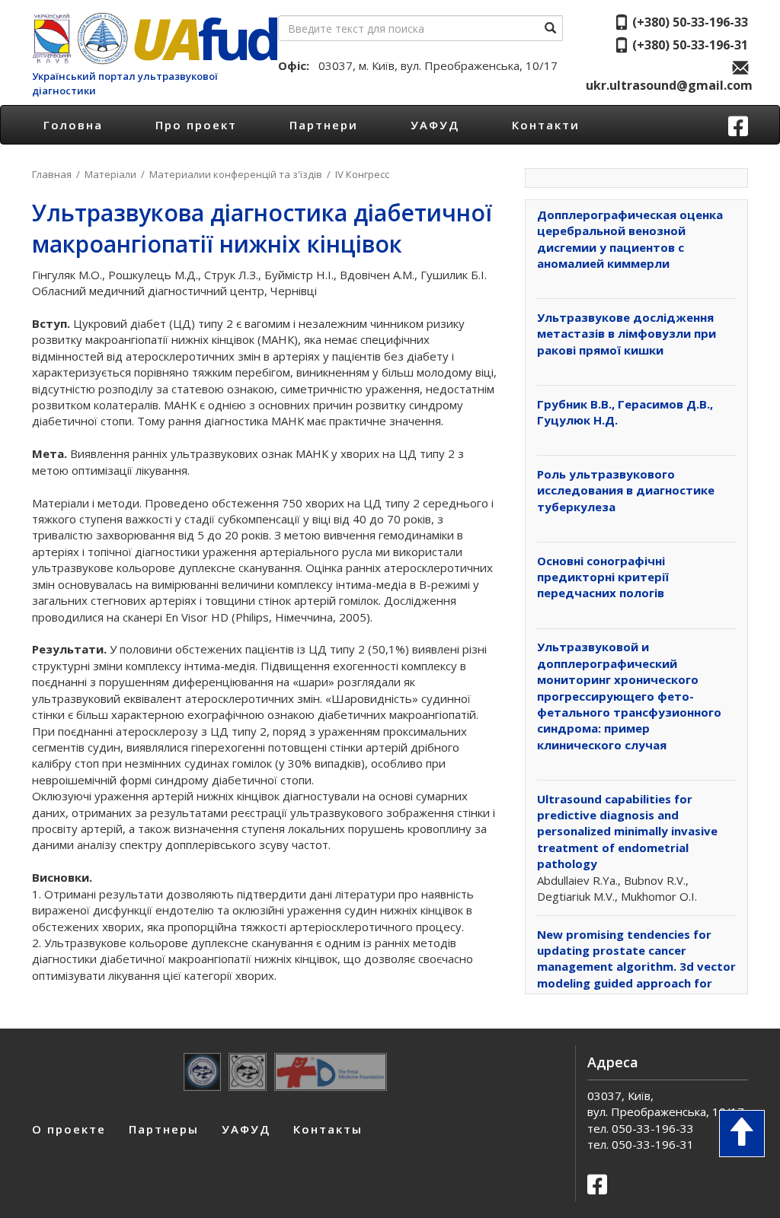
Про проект (196, 124)
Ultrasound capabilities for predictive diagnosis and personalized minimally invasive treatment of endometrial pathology (627, 831)
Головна (73, 124)
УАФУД (435, 124)
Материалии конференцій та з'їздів (235, 174)
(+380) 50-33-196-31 (688, 45)
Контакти (546, 124)
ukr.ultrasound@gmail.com (667, 85)
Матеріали (110, 174)
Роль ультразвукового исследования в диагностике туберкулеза (625, 490)
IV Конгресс (362, 174)
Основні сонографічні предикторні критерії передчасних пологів (603, 577)
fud (204, 38)
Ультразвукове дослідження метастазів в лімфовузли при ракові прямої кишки (626, 334)
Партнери (323, 124)
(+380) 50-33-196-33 (688, 22)
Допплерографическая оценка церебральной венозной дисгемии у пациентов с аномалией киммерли (630, 239)
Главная (52, 174)
